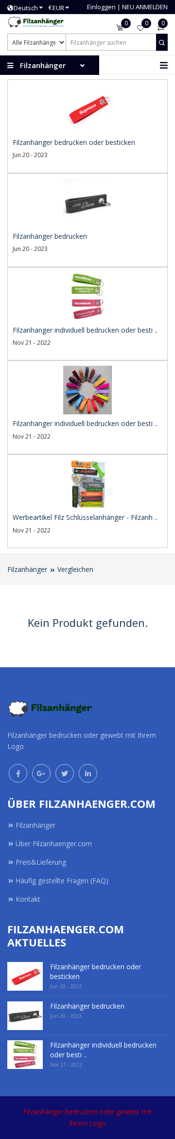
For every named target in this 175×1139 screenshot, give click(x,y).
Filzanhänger (27, 569)
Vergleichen (75, 569)
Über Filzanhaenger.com (54, 843)
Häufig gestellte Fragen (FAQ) (62, 880)
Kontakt (28, 899)
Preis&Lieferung (41, 862)
